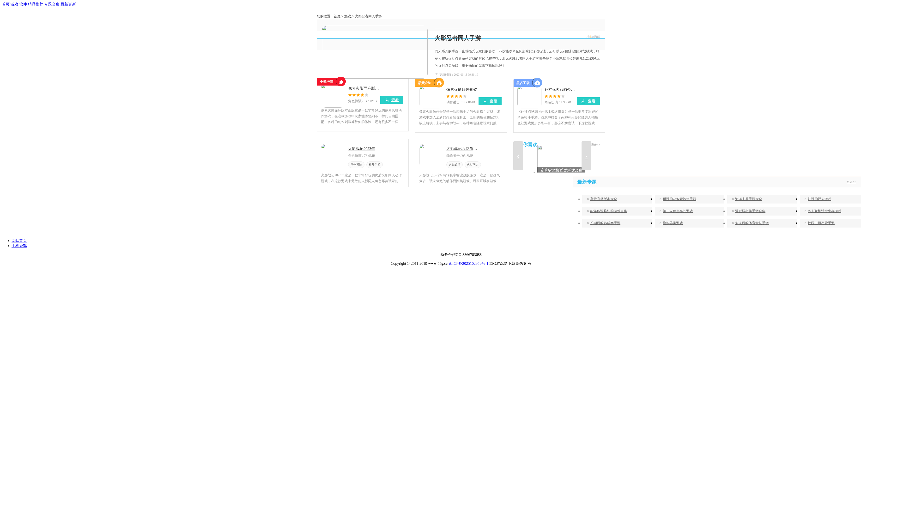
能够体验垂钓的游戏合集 (608, 211)
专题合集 (52, 4)
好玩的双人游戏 (819, 199)
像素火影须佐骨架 (461, 89)
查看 (395, 100)
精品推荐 (35, 4)
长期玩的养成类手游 (605, 223)
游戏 (14, 4)
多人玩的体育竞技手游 (752, 223)
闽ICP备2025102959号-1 (468, 263)
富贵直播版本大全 (603, 199)
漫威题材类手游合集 (750, 211)
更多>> (595, 144)
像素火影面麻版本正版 (364, 88)
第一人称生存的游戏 (678, 211)
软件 (23, 4)
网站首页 (19, 241)
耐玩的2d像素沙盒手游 (679, 199)
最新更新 (68, 4)
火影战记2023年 (361, 149)
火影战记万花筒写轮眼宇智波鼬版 (462, 149)
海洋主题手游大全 (748, 199)
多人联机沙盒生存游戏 (824, 211)
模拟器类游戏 (673, 223)
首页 (6, 4)
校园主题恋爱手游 (821, 223)
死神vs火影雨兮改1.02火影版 (561, 89)
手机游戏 (19, 246)
